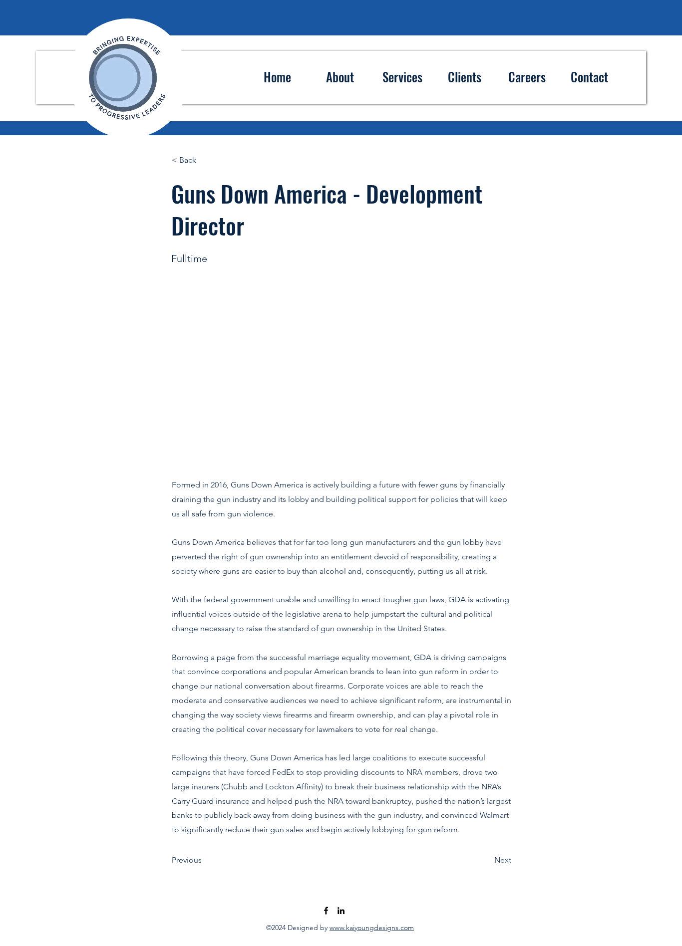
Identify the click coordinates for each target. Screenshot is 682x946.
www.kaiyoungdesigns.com (372, 927)
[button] (205, 160)
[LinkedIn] (341, 911)
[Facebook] (326, 911)
